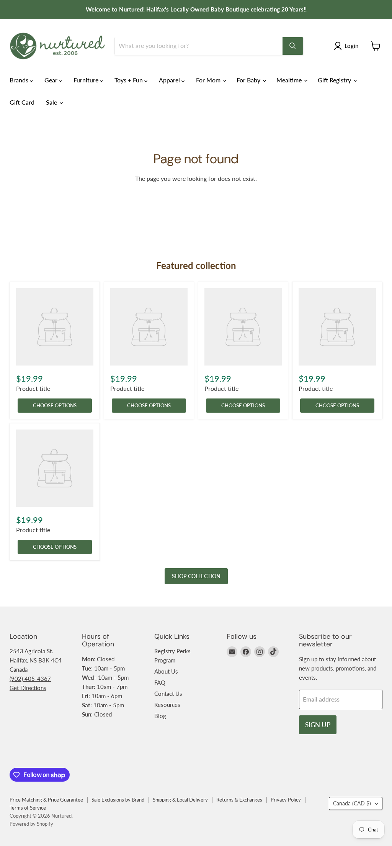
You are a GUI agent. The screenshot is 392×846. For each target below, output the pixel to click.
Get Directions (28, 687)
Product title (33, 388)
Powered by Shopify (31, 824)
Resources (167, 704)
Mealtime (289, 80)
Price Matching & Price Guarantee (46, 800)
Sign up (317, 725)
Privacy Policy (286, 800)
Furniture (87, 80)
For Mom (209, 80)
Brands (20, 80)
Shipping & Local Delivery (180, 800)
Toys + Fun (129, 80)
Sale (52, 102)
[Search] (293, 46)
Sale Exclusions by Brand (117, 800)
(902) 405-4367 (30, 678)
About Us (166, 671)
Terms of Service (28, 808)
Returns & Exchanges (239, 800)
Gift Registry (335, 80)
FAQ (159, 682)
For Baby (249, 80)
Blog (160, 715)
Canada (352, 803)
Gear (51, 80)
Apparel (170, 80)
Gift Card (22, 102)
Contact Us (168, 693)
